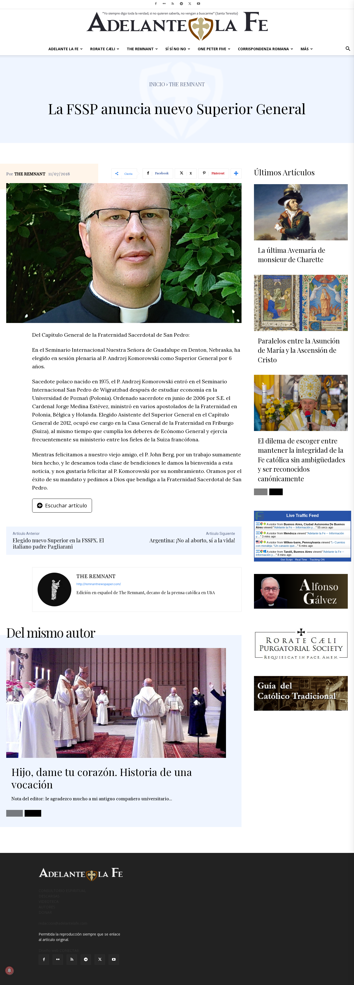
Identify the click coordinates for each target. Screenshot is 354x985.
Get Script (287, 559)
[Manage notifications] (9, 970)
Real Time (301, 559)
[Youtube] (198, 3)
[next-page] (33, 813)
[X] (190, 3)
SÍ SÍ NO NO (175, 48)
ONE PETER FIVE (212, 48)
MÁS (305, 48)
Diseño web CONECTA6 (59, 950)
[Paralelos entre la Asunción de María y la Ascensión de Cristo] (301, 303)
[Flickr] (164, 3)
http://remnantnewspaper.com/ (98, 584)
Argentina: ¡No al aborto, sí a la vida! (192, 540)
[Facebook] (156, 3)
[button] (348, 49)
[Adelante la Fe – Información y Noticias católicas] (177, 26)
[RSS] (173, 3)
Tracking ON (317, 559)
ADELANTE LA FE (63, 48)
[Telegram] (181, 3)
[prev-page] (14, 813)
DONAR (45, 912)
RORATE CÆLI (102, 48)
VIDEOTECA (49, 901)
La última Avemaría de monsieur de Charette (291, 255)
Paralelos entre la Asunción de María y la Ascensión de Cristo (299, 350)
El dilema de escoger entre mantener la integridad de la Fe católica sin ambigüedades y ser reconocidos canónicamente (301, 459)
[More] (236, 173)
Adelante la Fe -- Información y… (295, 527)
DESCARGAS (49, 896)
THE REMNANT (140, 48)
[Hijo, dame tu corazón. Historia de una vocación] (116, 703)
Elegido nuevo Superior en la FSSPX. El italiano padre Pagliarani (58, 543)
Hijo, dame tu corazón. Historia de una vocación (101, 778)
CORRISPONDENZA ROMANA (263, 48)
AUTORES (47, 906)
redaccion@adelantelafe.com (63, 923)
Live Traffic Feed (302, 515)
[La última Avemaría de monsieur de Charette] (301, 212)
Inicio (157, 84)
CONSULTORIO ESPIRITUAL (62, 890)
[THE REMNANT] (54, 589)
